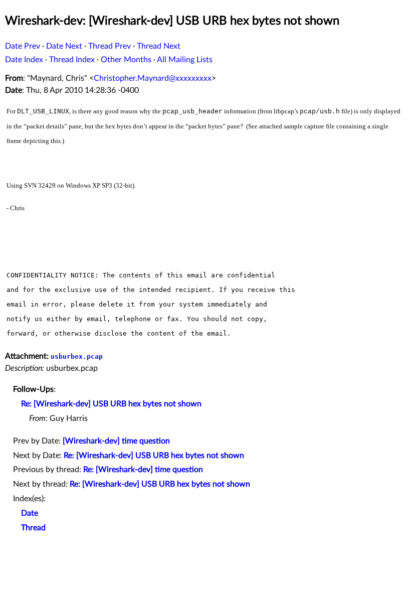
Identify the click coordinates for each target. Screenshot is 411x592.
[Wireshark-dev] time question (116, 441)
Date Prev (22, 46)
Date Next (64, 46)
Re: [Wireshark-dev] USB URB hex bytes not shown (111, 404)
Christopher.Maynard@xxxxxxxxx (153, 78)
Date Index (24, 60)
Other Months (126, 60)
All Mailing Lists (185, 60)
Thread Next (158, 46)
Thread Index (72, 60)
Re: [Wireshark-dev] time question (143, 470)
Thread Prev (109, 46)
